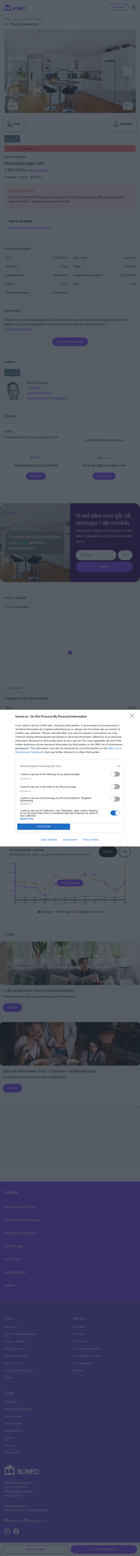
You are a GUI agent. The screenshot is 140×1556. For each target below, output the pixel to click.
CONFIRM (43, 826)
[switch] (115, 774)
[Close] (132, 716)
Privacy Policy (91, 839)
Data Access (70, 839)
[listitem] (70, 766)
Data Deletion (49, 839)
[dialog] (70, 778)
